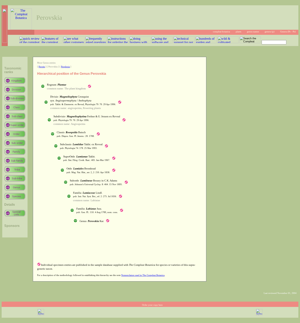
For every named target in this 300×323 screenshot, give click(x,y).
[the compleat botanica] (21, 28)
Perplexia (65, 67)
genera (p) (269, 32)
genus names (253, 32)
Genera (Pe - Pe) (288, 32)
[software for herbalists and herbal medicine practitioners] (259, 315)
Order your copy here (152, 305)
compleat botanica (221, 32)
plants (238, 32)
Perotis (42, 67)
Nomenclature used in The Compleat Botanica (142, 275)
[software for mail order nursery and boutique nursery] (41, 315)
